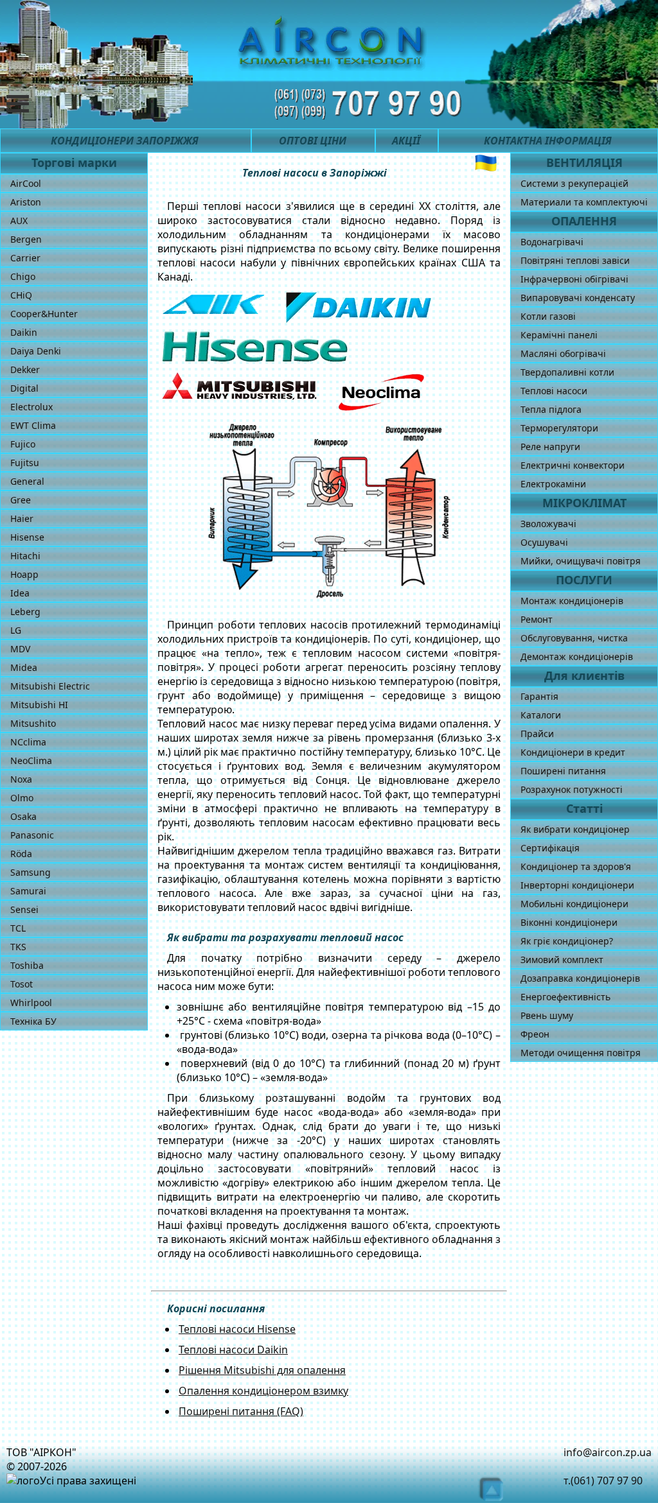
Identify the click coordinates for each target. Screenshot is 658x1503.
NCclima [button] (28, 742)
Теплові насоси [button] (553, 391)
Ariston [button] (25, 202)
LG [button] (15, 630)
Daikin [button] (23, 332)
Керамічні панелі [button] (559, 335)
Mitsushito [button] (33, 723)
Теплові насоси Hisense (237, 1329)
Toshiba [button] (27, 965)
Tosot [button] (21, 984)
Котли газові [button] (548, 316)
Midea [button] (23, 667)
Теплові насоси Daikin (233, 1349)
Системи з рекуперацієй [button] (574, 183)
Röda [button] (21, 853)
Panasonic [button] (32, 835)
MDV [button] (20, 649)
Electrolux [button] (31, 407)
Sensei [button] (24, 909)
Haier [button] (21, 518)
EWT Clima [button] (33, 425)
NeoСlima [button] (31, 760)
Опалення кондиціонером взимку (263, 1391)
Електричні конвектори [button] (572, 465)
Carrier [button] (25, 258)
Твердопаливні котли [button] (567, 372)
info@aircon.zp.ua (608, 1452)
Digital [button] (24, 388)
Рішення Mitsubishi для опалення (262, 1370)
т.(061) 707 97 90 (603, 1480)
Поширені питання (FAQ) (241, 1411)
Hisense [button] (27, 537)
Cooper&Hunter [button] (44, 314)
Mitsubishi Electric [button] (50, 686)
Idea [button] (20, 593)
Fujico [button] (22, 444)
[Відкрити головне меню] (27, 103)
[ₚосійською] (486, 163)
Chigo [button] (22, 276)
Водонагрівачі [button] (551, 242)
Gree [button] (20, 500)
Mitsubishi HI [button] (39, 705)
